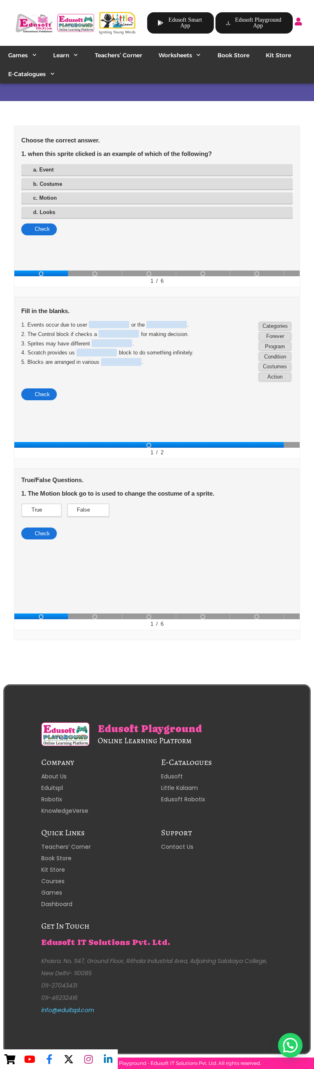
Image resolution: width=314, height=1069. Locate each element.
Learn (61, 55)
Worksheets (175, 55)
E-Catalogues (27, 74)
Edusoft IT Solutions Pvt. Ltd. (105, 942)
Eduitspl (52, 788)
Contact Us (177, 847)
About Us (54, 776)
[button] (290, 1045)
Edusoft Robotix (183, 799)
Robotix (51, 799)
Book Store (233, 55)
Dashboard (56, 904)
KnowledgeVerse (64, 811)
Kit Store (278, 55)
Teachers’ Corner (118, 55)
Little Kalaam (179, 788)
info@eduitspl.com (67, 1010)
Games (18, 55)
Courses (53, 881)
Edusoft (172, 776)
